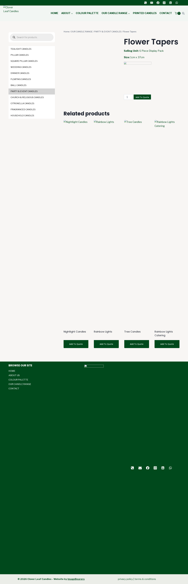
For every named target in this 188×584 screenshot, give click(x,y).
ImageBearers (76, 579)
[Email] (151, 3)
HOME (54, 13)
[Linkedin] (170, 3)
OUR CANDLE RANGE (20, 384)
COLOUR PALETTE (87, 13)
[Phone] (145, 3)
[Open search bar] (183, 13)
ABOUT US (14, 375)
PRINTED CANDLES (145, 13)
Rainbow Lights (103, 331)
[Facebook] (158, 3)
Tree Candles (132, 331)
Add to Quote (142, 97)
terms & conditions (145, 579)
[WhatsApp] (176, 3)
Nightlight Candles (75, 331)
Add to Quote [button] (106, 344)
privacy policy (125, 579)
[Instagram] (164, 3)
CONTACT (166, 13)
